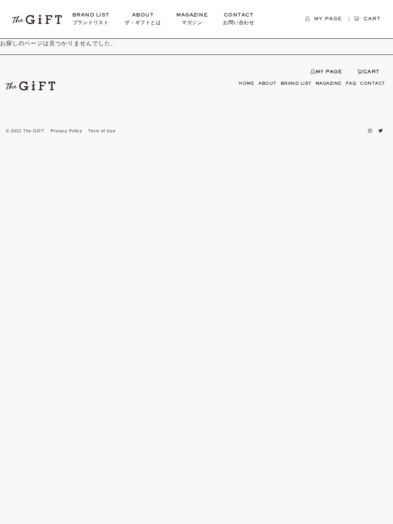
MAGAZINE (192, 19)
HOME (246, 84)
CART (371, 72)
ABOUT (143, 19)
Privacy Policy (67, 131)
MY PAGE (328, 72)
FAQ (351, 84)
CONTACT (238, 19)
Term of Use (102, 131)
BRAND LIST (90, 19)
